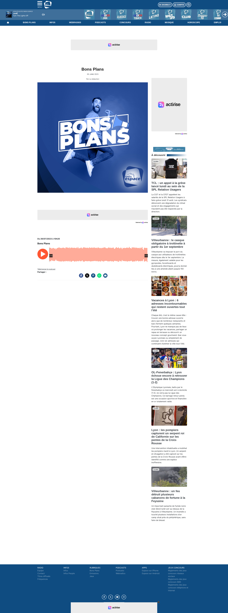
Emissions (94, 573)
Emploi (217, 22)
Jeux (92, 576)
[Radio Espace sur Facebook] (104, 597)
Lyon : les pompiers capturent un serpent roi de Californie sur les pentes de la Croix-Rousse (167, 436)
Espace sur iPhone (150, 570)
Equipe (40, 570)
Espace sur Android (150, 573)
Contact (41, 573)
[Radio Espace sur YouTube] (117, 597)
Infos (52, 22)
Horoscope (194, 22)
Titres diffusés (43, 576)
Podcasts (100, 22)
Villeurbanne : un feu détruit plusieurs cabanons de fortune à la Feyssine (168, 496)
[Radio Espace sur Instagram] (124, 597)
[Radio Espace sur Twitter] (110, 597)
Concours (125, 22)
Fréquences (42, 579)
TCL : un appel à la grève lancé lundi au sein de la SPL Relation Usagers (168, 186)
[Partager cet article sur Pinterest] (92, 277)
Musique (169, 22)
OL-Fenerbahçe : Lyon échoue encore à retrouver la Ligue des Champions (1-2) (169, 377)
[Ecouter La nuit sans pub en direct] (169, 149)
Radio (148, 22)
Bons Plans (29, 22)
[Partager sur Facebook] (80, 277)
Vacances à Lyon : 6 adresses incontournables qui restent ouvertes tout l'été (169, 305)
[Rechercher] (188, 4)
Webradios (75, 22)
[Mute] (43, 14)
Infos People (69, 573)
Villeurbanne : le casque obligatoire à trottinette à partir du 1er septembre (168, 243)
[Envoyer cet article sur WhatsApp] (98, 277)
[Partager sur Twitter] (86, 277)
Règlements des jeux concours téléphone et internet (178, 588)
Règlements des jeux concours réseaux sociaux (177, 573)
